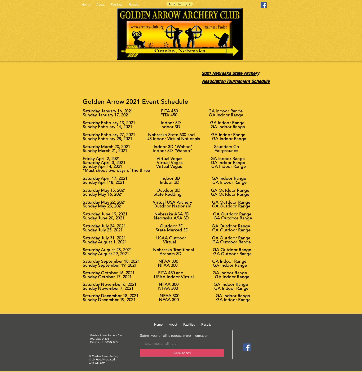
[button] (117, 4)
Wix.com (100, 362)
